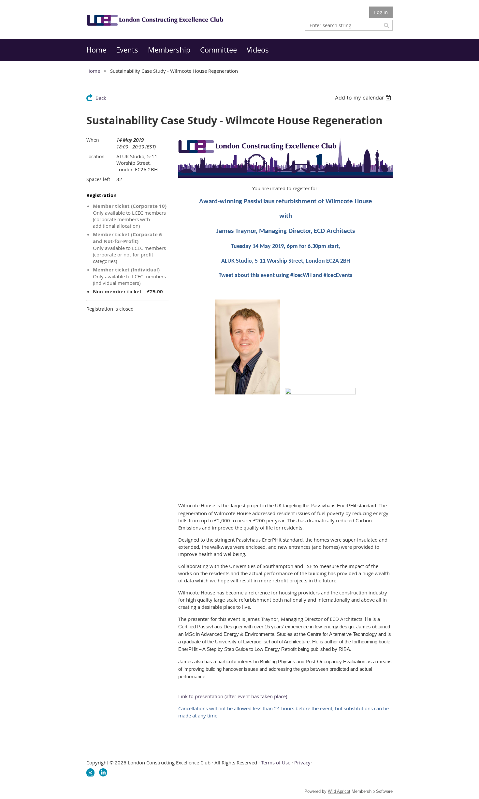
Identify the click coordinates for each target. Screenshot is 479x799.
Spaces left (98, 179)
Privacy (302, 762)
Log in (381, 12)
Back (100, 98)
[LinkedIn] (103, 772)
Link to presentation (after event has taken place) (232, 696)
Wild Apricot (339, 791)
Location (95, 156)
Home (93, 71)
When (92, 140)
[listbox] (364, 97)
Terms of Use (275, 762)
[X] (90, 772)
